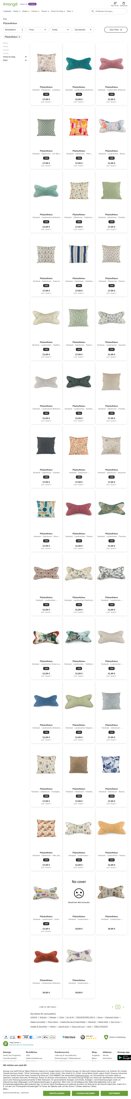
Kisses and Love (78, 1026)
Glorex (100, 1017)
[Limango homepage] (10, 4)
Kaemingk (92, 1022)
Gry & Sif (70, 1017)
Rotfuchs (43, 1017)
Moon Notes (53, 1022)
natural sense (63, 1026)
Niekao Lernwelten (37, 1022)
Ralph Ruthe (103, 1022)
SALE (5, 60)
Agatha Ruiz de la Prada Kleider (72, 1022)
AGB (28, 1055)
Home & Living (9, 57)
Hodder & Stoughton (38, 1026)
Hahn (89, 1026)
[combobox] (108, 11)
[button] (123, 4)
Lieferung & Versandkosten (66, 1055)
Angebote (96, 1055)
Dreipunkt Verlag (112, 1017)
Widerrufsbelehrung (34, 1058)
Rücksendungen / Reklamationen (68, 1058)
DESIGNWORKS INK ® (85, 1017)
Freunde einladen (10, 1058)
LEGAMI (33, 1017)
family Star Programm (12, 1055)
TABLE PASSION (101, 1026)
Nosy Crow (115, 1022)
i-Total (61, 1017)
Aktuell (105, 1055)
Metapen (52, 1017)
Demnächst (107, 1058)
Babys (94, 1058)
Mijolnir (53, 1026)
